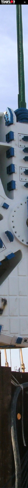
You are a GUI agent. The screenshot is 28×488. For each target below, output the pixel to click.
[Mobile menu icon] (24, 2)
